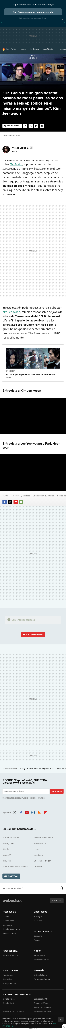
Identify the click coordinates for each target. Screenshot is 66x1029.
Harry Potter (11, 49)
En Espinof (10, 371)
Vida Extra (38, 920)
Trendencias (8, 975)
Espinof (37, 940)
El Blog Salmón (40, 975)
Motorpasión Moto (42, 959)
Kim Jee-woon (11, 312)
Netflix (6, 849)
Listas (36, 849)
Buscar (61, 888)
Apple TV (7, 855)
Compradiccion (9, 983)
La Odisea (35, 49)
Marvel (23, 49)
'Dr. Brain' (16, 164)
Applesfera (7, 925)
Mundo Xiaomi (9, 933)
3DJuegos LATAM (41, 999)
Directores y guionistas (43, 495)
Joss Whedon (48, 49)
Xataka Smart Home (11, 929)
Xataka (6, 916)
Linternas (38, 866)
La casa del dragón (42, 860)
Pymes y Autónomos (42, 979)
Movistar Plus (40, 843)
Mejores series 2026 (30, 768)
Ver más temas (11, 876)
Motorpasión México (42, 1011)
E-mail (42, 126)
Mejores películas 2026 (51, 768)
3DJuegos (38, 916)
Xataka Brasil (8, 1003)
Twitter (31, 126)
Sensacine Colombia (42, 1007)
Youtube (26, 812)
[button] (22, 148)
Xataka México (9, 999)
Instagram (33, 812)
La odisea (38, 855)
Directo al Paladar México (14, 1011)
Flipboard (36, 126)
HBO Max (7, 860)
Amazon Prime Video (43, 837)
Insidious (62, 49)
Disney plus (8, 843)
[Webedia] (11, 902)
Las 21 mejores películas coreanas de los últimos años (30, 376)
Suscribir (57, 791)
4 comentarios (14, 125)
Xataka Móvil (8, 920)
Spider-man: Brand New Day (16, 866)
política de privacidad (38, 798)
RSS (39, 812)
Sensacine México (41, 1003)
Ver (34, 634)
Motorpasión (39, 955)
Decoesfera (7, 979)
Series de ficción (11, 837)
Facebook (25, 126)
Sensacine (38, 936)
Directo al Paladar (10, 955)
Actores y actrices (21, 495)
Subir (54, 900)
